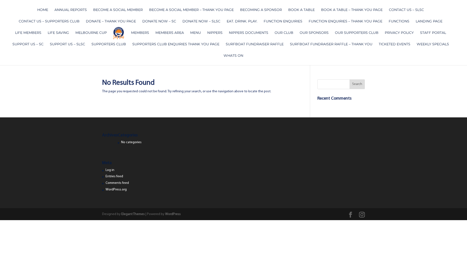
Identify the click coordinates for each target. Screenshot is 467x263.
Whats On (233, 56)
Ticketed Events (394, 44)
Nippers (215, 33)
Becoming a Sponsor (261, 10)
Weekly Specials (433, 44)
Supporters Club (108, 44)
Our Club (284, 33)
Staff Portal (433, 33)
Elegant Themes (133, 214)
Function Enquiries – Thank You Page (345, 21)
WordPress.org (116, 189)
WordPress (173, 214)
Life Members (28, 33)
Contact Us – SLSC (406, 10)
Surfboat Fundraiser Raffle (255, 44)
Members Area (169, 33)
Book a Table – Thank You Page (352, 10)
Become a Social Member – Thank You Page (191, 10)
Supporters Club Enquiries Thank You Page (175, 44)
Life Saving (58, 33)
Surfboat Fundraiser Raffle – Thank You (331, 44)
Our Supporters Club (356, 33)
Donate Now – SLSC (201, 21)
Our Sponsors (314, 33)
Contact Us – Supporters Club (49, 21)
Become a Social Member (118, 10)
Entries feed (114, 176)
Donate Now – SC (159, 21)
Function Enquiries (283, 21)
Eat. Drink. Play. (242, 21)
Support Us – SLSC (67, 44)
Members (140, 33)
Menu (195, 33)
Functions (399, 21)
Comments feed (117, 183)
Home (42, 10)
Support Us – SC (28, 44)
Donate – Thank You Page (111, 21)
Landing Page (429, 21)
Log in (110, 170)
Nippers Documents (248, 33)
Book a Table (301, 10)
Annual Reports (70, 10)
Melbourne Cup (91, 33)
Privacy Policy (399, 33)
